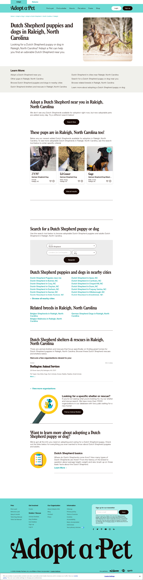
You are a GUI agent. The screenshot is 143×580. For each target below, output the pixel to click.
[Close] (140, 576)
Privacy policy (71, 511)
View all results (71, 191)
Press (49, 517)
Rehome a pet (15, 511)
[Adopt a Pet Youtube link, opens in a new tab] (106, 529)
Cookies (69, 517)
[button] (50, 181)
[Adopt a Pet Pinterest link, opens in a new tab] (102, 529)
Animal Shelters (34, 516)
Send (123, 512)
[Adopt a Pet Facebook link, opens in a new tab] (94, 529)
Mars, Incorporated (73, 522)
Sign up (127, 8)
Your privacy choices (74, 527)
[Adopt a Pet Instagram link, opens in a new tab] (110, 529)
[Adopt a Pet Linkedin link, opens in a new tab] (113, 529)
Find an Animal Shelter (72, 412)
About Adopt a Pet (54, 509)
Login (116, 8)
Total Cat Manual (16, 519)
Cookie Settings (55, 571)
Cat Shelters (33, 522)
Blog (49, 511)
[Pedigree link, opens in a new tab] (123, 570)
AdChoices (70, 525)
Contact (50, 514)
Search (71, 260)
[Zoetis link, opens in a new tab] (129, 571)
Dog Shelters (33, 519)
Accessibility (71, 519)
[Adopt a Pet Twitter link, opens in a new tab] (98, 529)
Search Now (71, 122)
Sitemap (69, 509)
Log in (31, 527)
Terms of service (72, 514)
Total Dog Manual (16, 517)
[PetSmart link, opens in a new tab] (114, 570)
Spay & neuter (15, 514)
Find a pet (14, 509)
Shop (98, 8)
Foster (90, 8)
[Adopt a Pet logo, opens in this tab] (71, 552)
